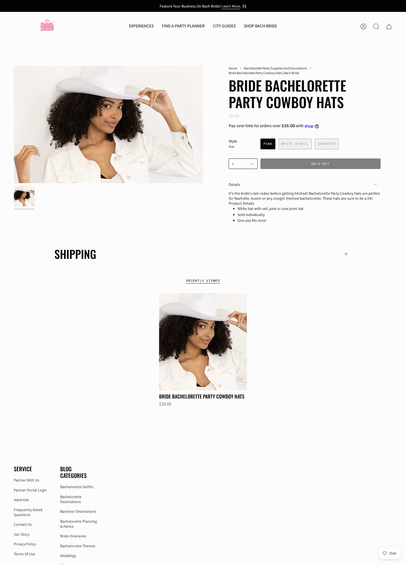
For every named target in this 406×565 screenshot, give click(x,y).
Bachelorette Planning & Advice (78, 524)
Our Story (21, 534)
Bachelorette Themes (77, 545)
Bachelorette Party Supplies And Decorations (275, 68)
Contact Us (23, 524)
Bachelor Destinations (78, 511)
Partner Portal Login (30, 490)
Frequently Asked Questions (28, 512)
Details (234, 184)
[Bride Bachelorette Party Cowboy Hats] (203, 341)
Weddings (68, 555)
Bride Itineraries (73, 535)
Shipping (75, 254)
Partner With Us (26, 480)
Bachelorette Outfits (76, 486)
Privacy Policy (25, 543)
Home (233, 68)
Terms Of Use (24, 553)
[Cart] (389, 26)
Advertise (21, 499)
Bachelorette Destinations (70, 499)
